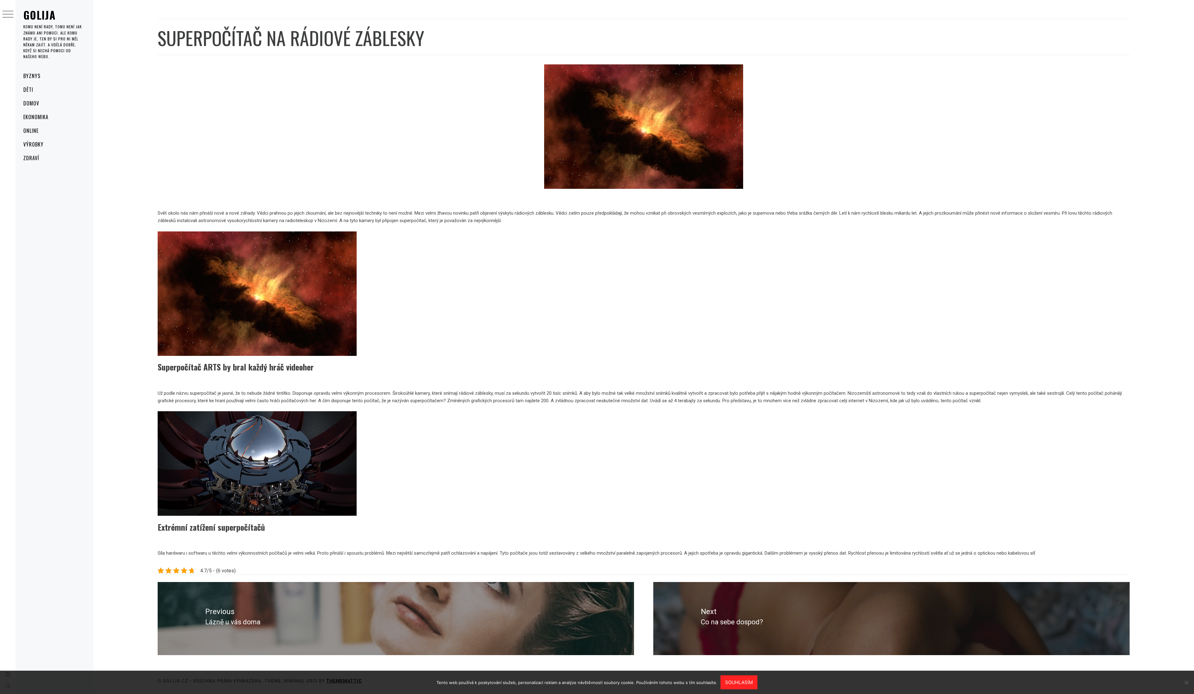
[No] (1186, 682)
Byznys (31, 76)
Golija (39, 15)
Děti (28, 89)
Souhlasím (739, 682)
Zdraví (31, 158)
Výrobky (33, 144)
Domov (31, 103)
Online (31, 130)
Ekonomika (36, 117)
